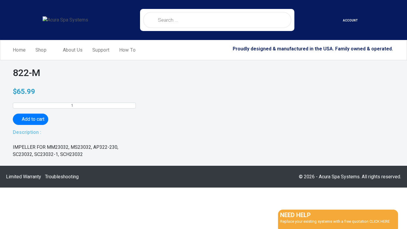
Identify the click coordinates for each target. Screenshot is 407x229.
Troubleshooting (62, 177)
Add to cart (33, 119)
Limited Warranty (23, 177)
